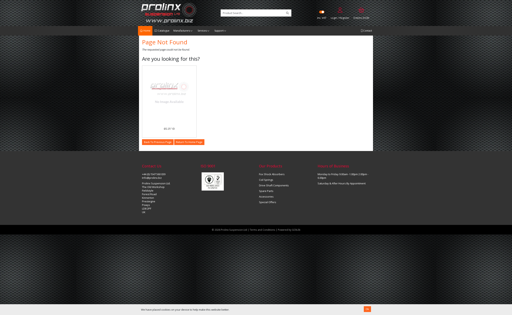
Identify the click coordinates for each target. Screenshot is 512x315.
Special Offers (267, 202)
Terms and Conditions (263, 229)
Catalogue (163, 30)
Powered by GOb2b (289, 229)
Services (202, 30)
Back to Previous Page (158, 142)
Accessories (266, 196)
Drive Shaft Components (274, 185)
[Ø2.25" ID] (169, 93)
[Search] (287, 13)
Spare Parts (266, 191)
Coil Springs (266, 180)
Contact (367, 30)
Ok (367, 309)
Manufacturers (181, 30)
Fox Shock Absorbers (272, 174)
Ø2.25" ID (169, 128)
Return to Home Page (189, 142)
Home (146, 30)
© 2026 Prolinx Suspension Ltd (229, 229)
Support (219, 30)
